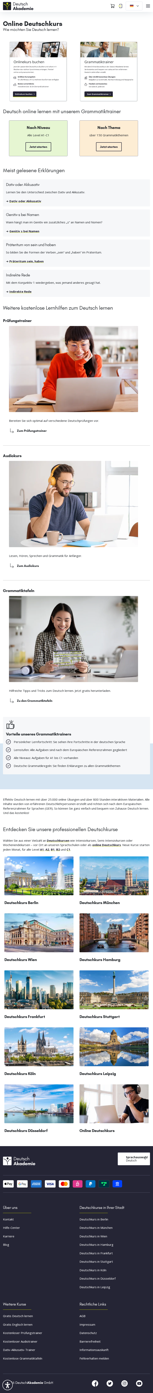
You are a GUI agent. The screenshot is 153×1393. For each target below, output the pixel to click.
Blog (6, 1245)
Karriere (8, 1236)
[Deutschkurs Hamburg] (114, 934)
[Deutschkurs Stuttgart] (114, 991)
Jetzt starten (38, 147)
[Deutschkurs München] (114, 877)
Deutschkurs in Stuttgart (96, 1261)
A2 (47, 849)
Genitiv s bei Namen (24, 231)
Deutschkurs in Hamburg (96, 1245)
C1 (68, 849)
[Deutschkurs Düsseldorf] (39, 1105)
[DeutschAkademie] (19, 5)
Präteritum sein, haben (26, 261)
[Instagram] (124, 1383)
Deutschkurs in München (96, 1228)
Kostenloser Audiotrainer (20, 1341)
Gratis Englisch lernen (17, 1324)
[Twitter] (110, 1383)
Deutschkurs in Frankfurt (96, 1253)
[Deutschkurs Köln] (39, 1048)
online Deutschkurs (106, 845)
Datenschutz (88, 1333)
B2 (58, 849)
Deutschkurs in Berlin (93, 1219)
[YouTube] (139, 1383)
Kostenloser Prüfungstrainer (22, 1333)
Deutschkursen (58, 840)
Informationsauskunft (94, 1350)
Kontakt (8, 1219)
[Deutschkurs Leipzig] (114, 1048)
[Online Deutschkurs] (38, 71)
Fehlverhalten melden (94, 1358)
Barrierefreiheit (90, 1341)
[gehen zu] (108, 71)
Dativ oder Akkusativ (25, 201)
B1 (53, 849)
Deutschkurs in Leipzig (94, 1287)
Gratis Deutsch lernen (18, 1316)
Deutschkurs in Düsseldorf (97, 1278)
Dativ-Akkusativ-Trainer (19, 1350)
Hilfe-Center (11, 1228)
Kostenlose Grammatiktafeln (22, 1358)
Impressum (87, 1324)
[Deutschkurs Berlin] (39, 877)
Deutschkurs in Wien (93, 1236)
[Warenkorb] (113, 6)
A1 (42, 849)
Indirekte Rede (20, 292)
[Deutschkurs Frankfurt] (39, 991)
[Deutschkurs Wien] (39, 934)
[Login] (120, 6)
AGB (82, 1316)
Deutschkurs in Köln (92, 1270)
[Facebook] (95, 1383)
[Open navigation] (148, 6)
